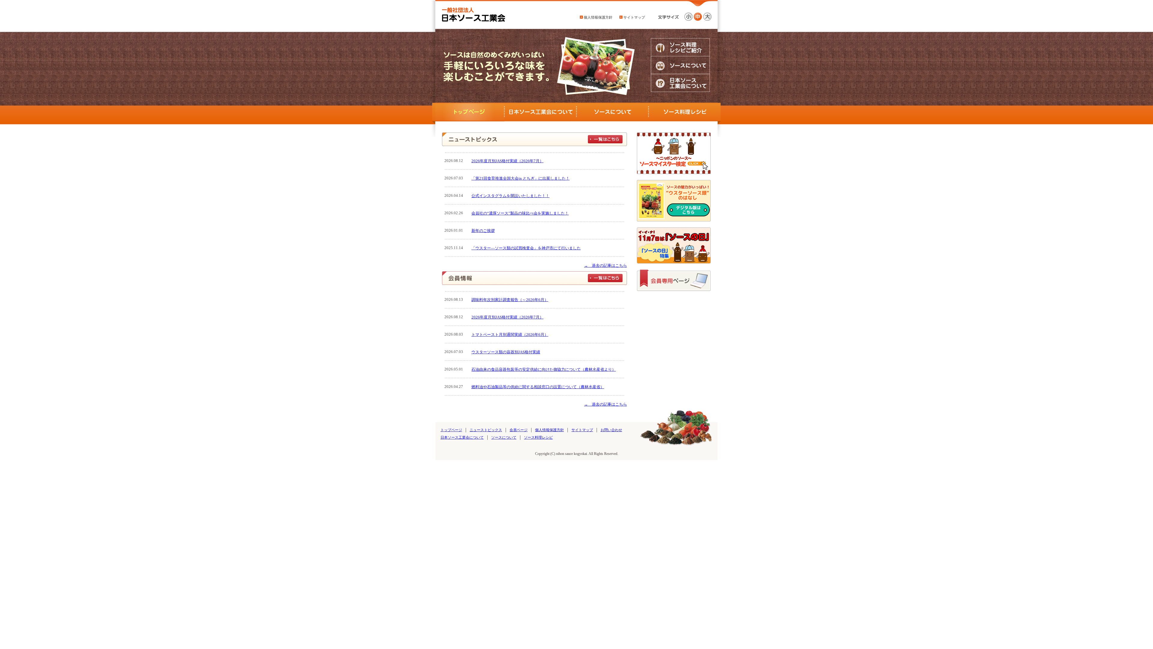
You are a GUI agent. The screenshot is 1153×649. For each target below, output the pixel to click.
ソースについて (503, 437)
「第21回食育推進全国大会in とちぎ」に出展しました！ (520, 178)
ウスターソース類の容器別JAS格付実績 (505, 352)
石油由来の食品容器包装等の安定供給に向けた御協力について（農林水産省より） (543, 369)
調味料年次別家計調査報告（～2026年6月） (509, 299)
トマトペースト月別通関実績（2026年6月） (509, 334)
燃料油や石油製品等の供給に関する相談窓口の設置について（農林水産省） (537, 387)
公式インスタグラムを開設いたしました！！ (510, 195)
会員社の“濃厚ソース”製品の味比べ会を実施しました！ (520, 213)
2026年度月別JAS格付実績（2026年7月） (507, 161)
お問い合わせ (611, 430)
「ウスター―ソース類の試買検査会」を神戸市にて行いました (526, 248)
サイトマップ (633, 17)
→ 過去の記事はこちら (605, 265)
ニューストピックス (486, 430)
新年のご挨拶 (483, 230)
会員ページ (519, 430)
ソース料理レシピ (538, 437)
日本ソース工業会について (462, 437)
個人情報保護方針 (598, 17)
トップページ (451, 430)
